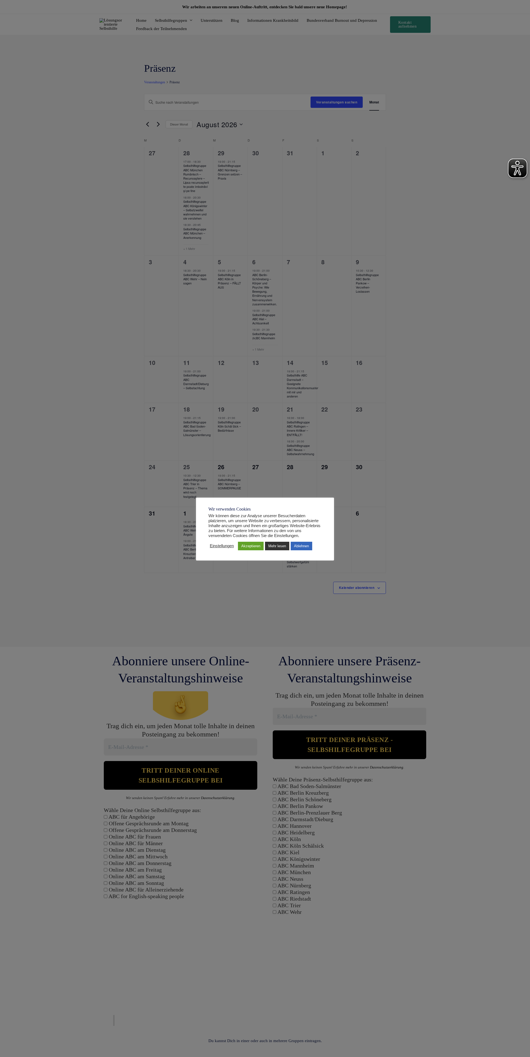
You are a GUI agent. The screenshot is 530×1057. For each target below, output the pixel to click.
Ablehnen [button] (301, 546)
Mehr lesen (277, 546)
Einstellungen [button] (222, 546)
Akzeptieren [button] (250, 546)
